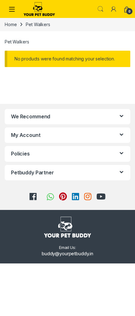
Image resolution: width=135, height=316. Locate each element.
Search (100, 9)
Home (11, 24)
